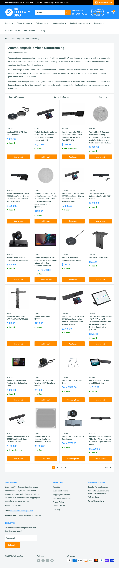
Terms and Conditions (62, 498)
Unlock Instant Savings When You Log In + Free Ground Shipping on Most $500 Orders (37, 2)
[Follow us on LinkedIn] (52, 560)
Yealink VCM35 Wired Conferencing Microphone (71, 258)
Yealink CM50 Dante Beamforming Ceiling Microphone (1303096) (43, 439)
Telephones (41, 23)
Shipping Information (61, 494)
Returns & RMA (59, 506)
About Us (56, 487)
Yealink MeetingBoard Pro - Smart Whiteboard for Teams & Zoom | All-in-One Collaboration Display (45, 261)
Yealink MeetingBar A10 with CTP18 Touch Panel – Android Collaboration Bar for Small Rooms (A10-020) (18, 197)
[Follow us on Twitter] (43, 560)
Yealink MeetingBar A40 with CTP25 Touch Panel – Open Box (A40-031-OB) (18, 439)
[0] (112, 12)
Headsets (98, 23)
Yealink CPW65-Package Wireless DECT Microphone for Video (45, 383)
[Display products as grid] (106, 97)
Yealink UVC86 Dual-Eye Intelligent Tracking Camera (17, 258)
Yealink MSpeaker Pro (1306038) (43, 317)
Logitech (92, 433)
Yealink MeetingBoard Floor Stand (72, 381)
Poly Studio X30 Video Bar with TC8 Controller (99, 381)
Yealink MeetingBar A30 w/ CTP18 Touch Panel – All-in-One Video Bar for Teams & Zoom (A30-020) (72, 136)
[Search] (68, 12)
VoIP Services (29, 30)
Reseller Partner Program (98, 487)
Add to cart (18, 157)
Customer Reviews (60, 491)
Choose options (46, 280)
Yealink (10, 129)
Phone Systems (23, 23)
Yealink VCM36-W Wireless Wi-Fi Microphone (17, 133)
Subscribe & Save (105, 2)
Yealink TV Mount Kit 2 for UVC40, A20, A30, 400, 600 (17, 317)
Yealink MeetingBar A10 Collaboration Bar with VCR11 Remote (100, 196)
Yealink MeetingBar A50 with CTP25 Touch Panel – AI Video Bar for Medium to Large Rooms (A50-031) (73, 197)
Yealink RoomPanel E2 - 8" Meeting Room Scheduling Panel (17, 383)
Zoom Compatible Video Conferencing (25, 38)
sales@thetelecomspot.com (21, 510)
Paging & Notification (79, 23)
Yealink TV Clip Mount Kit (98, 257)
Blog (43, 30)
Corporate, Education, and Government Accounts (98, 492)
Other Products (11, 30)
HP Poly (92, 377)
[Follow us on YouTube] (47, 560)
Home (7, 38)
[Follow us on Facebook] (38, 560)
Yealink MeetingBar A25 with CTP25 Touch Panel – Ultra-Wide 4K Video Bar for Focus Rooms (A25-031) (73, 320)
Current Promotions (96, 501)
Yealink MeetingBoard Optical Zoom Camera (73, 437)
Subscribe (12, 545)
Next (106, 467)
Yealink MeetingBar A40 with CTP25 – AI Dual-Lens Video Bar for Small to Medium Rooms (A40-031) (46, 136)
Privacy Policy (58, 502)
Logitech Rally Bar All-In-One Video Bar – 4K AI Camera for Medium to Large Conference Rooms (100, 440)
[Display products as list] (110, 97)
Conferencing (58, 23)
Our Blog (56, 509)
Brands (7, 23)
